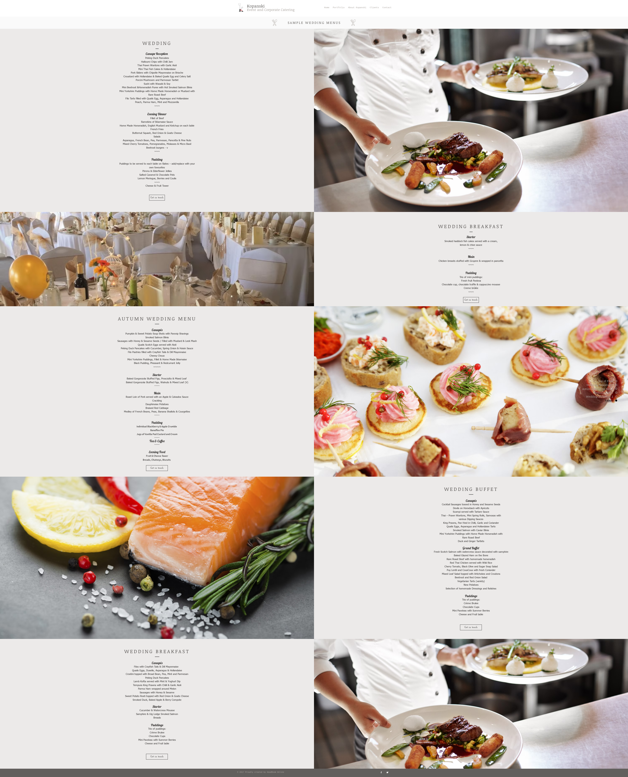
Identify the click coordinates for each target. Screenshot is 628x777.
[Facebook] (381, 772)
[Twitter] (387, 772)
